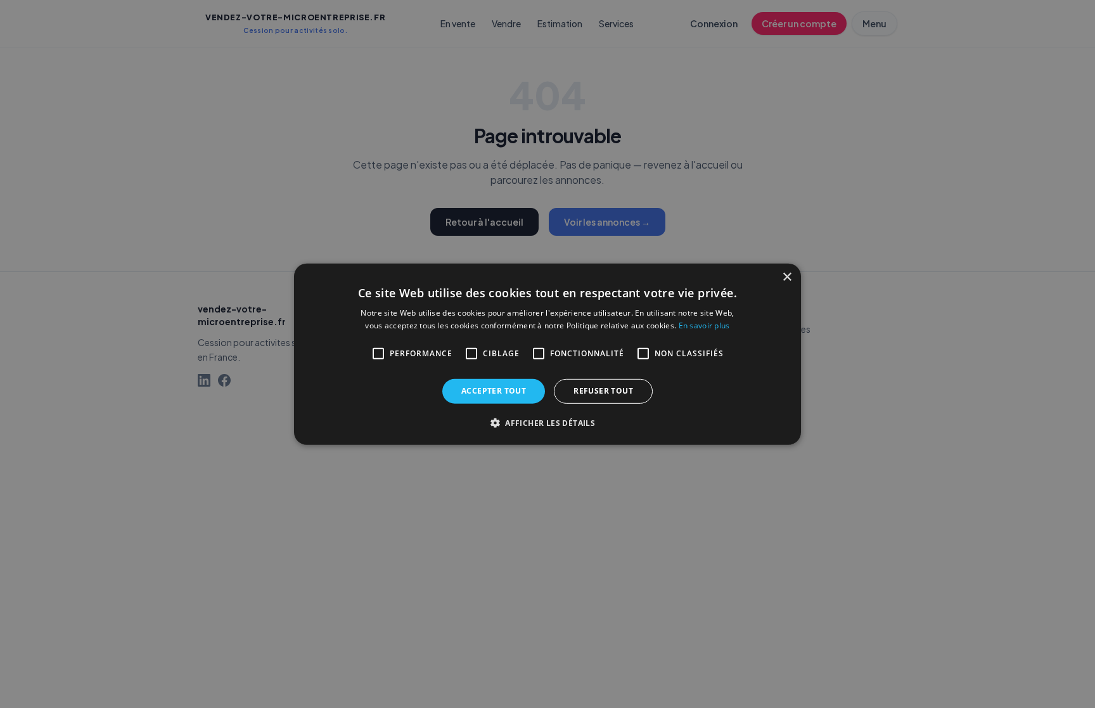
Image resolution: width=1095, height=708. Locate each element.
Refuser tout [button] (603, 390)
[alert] (547, 354)
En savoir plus (704, 325)
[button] (547, 422)
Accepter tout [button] (493, 390)
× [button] (786, 276)
